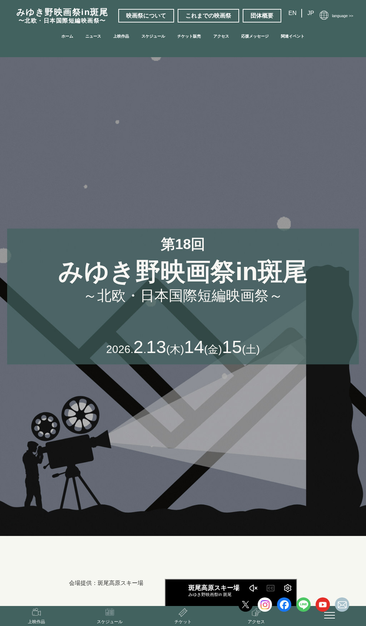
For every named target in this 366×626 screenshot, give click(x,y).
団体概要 (262, 16)
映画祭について (146, 16)
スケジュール (153, 36)
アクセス (221, 36)
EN (292, 13)
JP (310, 13)
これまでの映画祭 (208, 16)
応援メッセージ (255, 36)
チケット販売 (189, 36)
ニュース (93, 36)
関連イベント (293, 36)
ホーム (67, 36)
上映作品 (121, 36)
